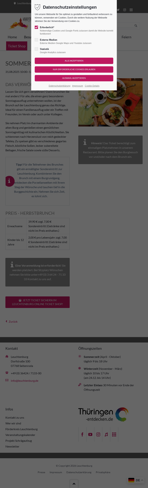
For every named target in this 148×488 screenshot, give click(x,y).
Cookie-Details (92, 86)
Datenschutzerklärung (59, 86)
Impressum (77, 86)
